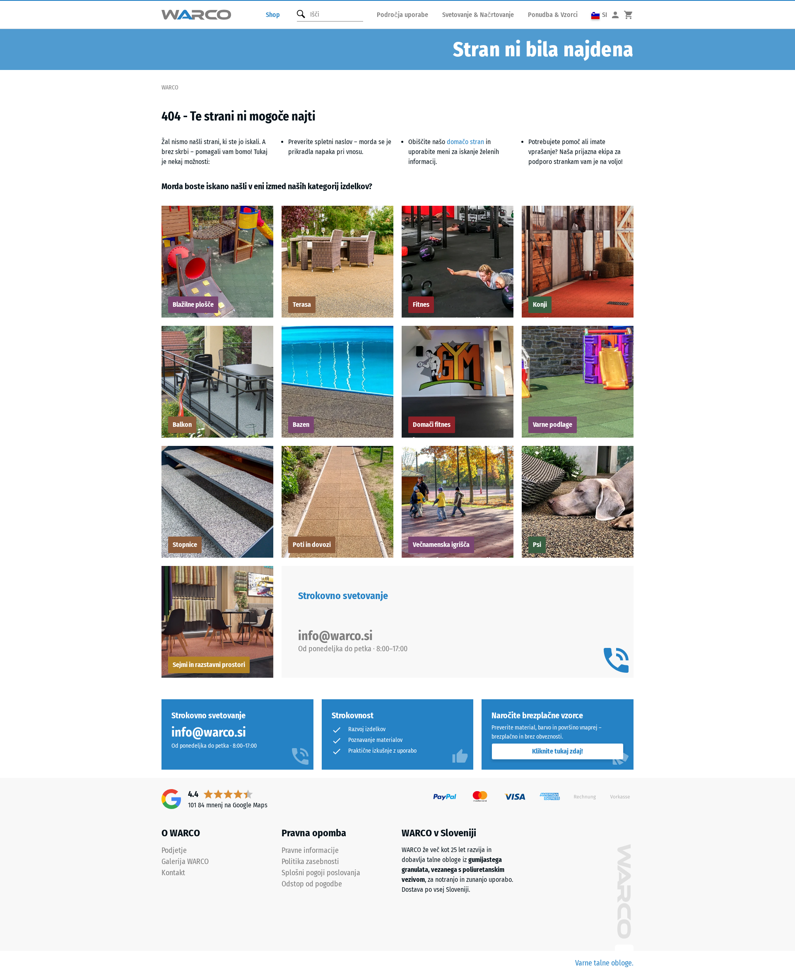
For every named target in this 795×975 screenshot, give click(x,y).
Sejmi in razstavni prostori (209, 665)
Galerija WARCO (185, 861)
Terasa (302, 304)
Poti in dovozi (312, 545)
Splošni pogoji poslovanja (321, 872)
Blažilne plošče (193, 304)
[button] (599, 15)
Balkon (182, 425)
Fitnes (421, 304)
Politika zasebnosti (310, 861)
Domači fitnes (431, 425)
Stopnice (185, 545)
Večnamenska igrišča (441, 545)
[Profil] (615, 15)
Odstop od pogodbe (312, 883)
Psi (537, 545)
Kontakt (173, 872)
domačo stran (465, 142)
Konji (540, 304)
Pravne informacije (310, 850)
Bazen (301, 425)
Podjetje (174, 850)
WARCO (169, 87)
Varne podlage (552, 425)
